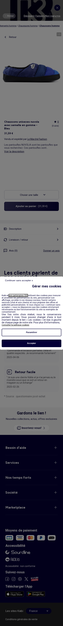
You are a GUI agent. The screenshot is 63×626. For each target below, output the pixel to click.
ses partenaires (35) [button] (18, 295)
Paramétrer (31, 332)
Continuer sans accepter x (19, 280)
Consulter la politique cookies (15, 325)
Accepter (31, 343)
